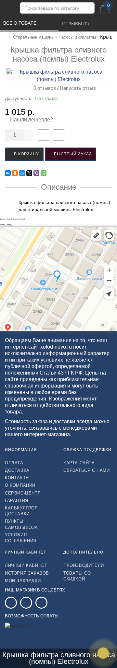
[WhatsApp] (43, 173)
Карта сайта (79, 462)
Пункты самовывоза (21, 524)
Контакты (17, 477)
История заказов (27, 573)
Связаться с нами (86, 470)
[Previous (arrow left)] (2, 225)
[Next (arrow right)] (9, 225)
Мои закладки (23, 580)
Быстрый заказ (72, 154)
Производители (83, 565)
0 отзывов (43, 88)
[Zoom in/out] (22, 219)
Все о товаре (20, 23)
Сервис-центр (23, 493)
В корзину (26, 154)
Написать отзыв (78, 88)
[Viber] (36, 173)
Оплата (14, 462)
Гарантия (16, 500)
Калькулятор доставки (21, 511)
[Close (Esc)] (2, 219)
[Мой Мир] (22, 173)
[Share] (9, 219)
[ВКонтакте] (8, 173)
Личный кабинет (26, 565)
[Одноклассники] (15, 173)
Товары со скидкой (77, 576)
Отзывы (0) (76, 23)
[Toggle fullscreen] (15, 219)
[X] (29, 173)
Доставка (17, 470)
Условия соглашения (20, 537)
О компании (20, 485)
